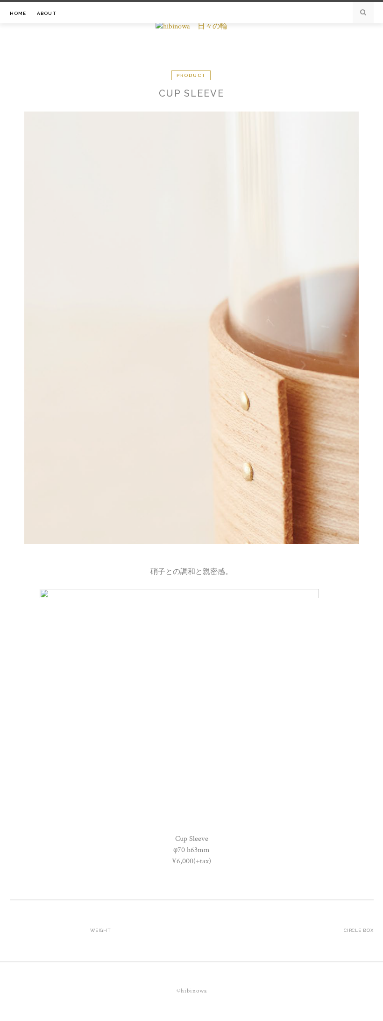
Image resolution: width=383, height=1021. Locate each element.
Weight (100, 930)
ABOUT (46, 13)
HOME (18, 13)
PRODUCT (191, 75)
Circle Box (359, 930)
